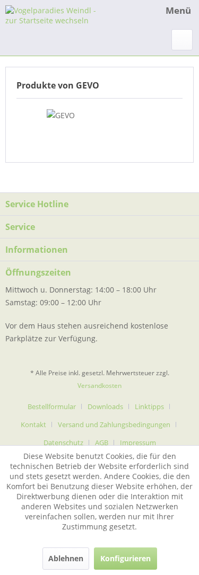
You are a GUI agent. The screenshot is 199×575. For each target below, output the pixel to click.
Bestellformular (52, 406)
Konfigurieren (125, 558)
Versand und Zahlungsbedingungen (114, 424)
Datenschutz (63, 442)
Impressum (138, 442)
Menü (178, 10)
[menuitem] (168, 10)
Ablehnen (65, 558)
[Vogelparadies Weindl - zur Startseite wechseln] (52, 14)
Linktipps (149, 406)
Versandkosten (99, 385)
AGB (101, 442)
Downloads (105, 406)
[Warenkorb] (182, 39)
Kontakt (33, 424)
